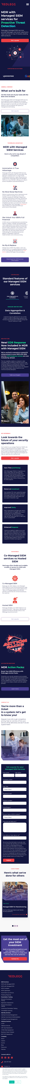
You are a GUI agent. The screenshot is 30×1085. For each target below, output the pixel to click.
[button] (27, 4)
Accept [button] (11, 1082)
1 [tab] (13, 926)
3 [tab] (17, 926)
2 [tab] (15, 926)
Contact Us (15, 959)
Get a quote (15, 40)
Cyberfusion (23, 204)
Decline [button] (18, 1082)
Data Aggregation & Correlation (12, 297)
